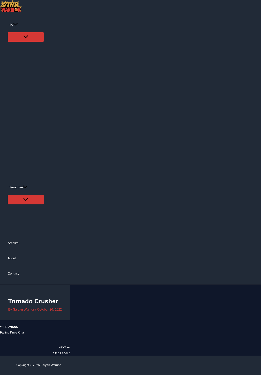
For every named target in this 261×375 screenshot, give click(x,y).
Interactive (15, 187)
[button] (15, 24)
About (12, 258)
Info (10, 24)
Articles (13, 243)
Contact (13, 273)
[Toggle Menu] (26, 37)
